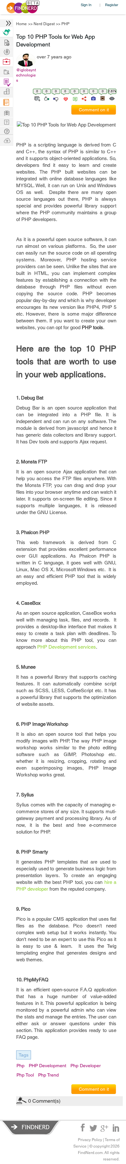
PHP (65, 24)
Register (111, 5)
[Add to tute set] (37, 98)
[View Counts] (112, 98)
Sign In (86, 5)
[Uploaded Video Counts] (102, 98)
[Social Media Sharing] (83, 98)
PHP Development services (66, 647)
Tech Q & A (6, 121)
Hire (6, 32)
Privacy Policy (90, 1140)
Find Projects (6, 71)
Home (21, 24)
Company (6, 92)
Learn (6, 102)
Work (6, 62)
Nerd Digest (44, 24)
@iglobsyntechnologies (26, 75)
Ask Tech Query (6, 131)
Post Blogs (6, 140)
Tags (23, 1055)
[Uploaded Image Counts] (93, 98)
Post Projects (6, 42)
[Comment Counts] (74, 98)
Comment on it (94, 109)
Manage (6, 82)
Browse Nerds (6, 51)
